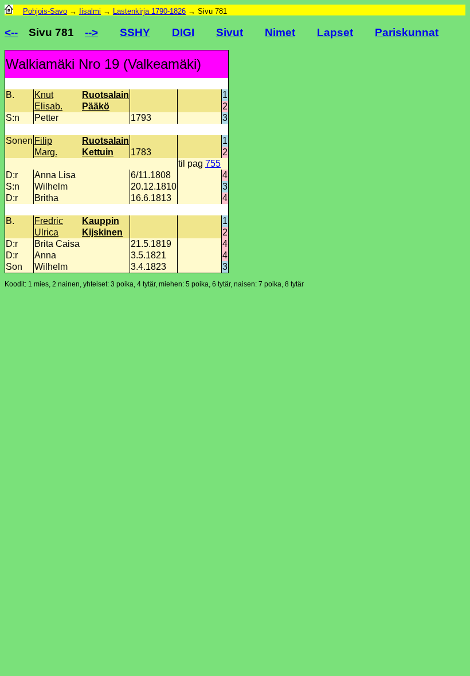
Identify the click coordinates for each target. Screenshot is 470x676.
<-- (11, 32)
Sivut (229, 32)
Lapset (335, 32)
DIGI (183, 32)
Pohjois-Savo (45, 11)
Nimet (280, 32)
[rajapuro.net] (9, 11)
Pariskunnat (406, 32)
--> (91, 32)
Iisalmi (90, 11)
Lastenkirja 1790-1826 (149, 11)
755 (213, 163)
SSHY (135, 32)
